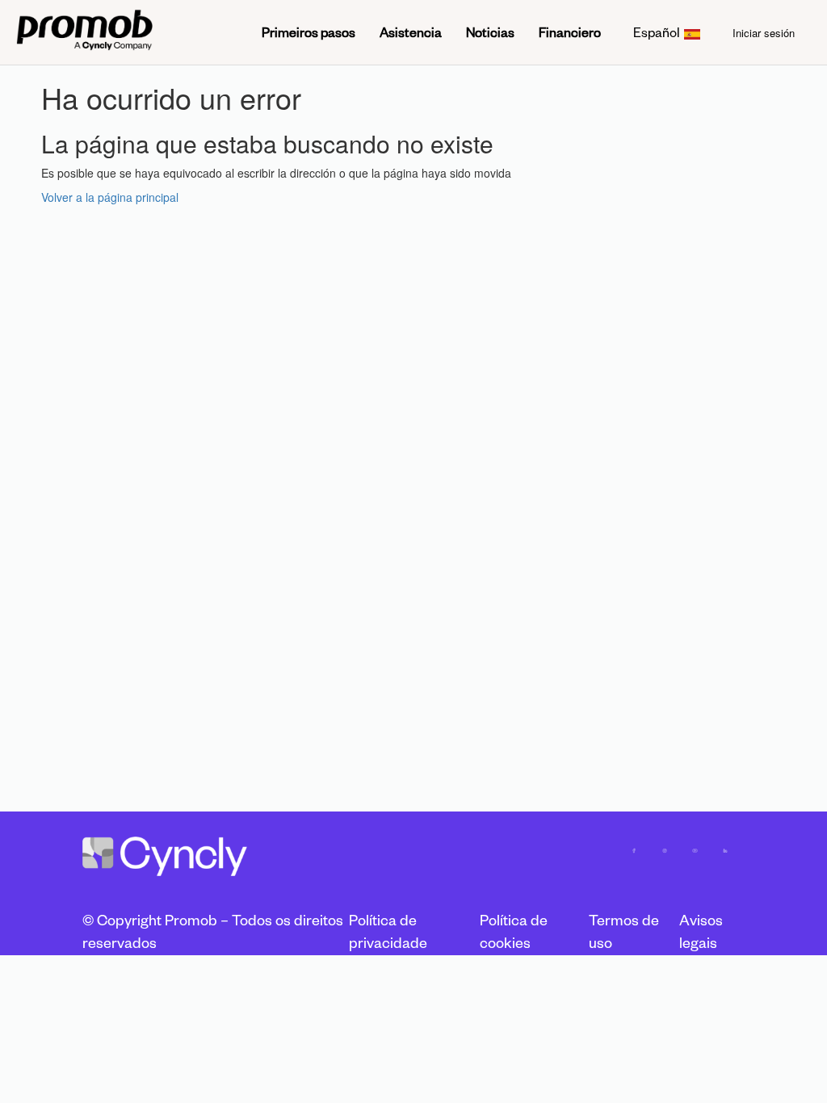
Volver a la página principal (109, 197)
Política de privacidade (388, 931)
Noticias (490, 31)
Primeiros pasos (308, 31)
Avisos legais (701, 931)
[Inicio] (84, 32)
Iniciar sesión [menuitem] (764, 33)
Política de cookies (514, 931)
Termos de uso (624, 931)
